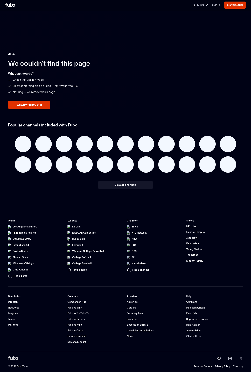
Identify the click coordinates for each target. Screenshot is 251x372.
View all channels (126, 185)
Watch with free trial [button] (29, 104)
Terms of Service (203, 366)
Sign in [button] (216, 5)
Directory (238, 366)
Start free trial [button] (235, 5)
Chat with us (193, 336)
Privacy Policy (222, 366)
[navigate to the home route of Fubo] (10, 5)
